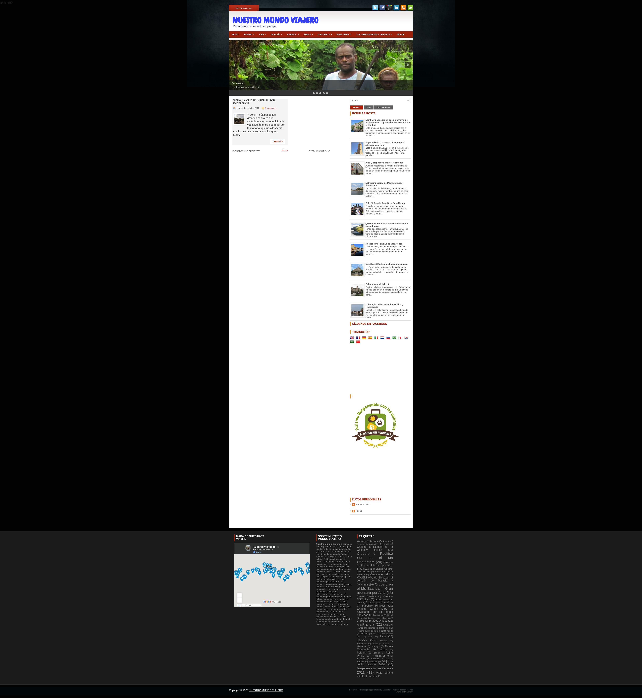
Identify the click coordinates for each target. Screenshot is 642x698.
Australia (374, 541)
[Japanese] (401, 338)
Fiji (358, 625)
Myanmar (361, 646)
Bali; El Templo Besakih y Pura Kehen (385, 203)
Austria (386, 541)
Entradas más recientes (246, 151)
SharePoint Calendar (404, 692)
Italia (383, 636)
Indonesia (374, 630)
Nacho (359, 511)
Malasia (383, 640)
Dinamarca (378, 615)
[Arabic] (353, 342)
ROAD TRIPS (344, 34)
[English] (353, 338)
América (293, 34)
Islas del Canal (379, 634)
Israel (370, 636)
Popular (356, 107)
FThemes (362, 690)
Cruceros (325, 34)
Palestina (383, 650)
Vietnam (373, 676)
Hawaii (360, 628)
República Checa (380, 656)
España (360, 621)
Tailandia (375, 658)
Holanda (371, 628)
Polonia (361, 652)
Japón (362, 640)
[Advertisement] (371, 21)
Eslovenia (385, 618)
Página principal (244, 8)
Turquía (360, 662)
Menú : (235, 34)
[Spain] (371, 338)
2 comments (270, 108)
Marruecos (362, 644)
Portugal (376, 653)
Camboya (360, 544)
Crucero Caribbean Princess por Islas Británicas (375, 565)
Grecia (386, 625)
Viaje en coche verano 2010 (375, 663)
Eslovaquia (373, 618)
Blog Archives (383, 107)
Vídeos (400, 34)
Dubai (390, 615)
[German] (365, 338)
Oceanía (276, 34)
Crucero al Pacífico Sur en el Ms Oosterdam (375, 558)
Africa (308, 34)
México (375, 644)
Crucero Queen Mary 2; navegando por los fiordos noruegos (375, 611)
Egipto (363, 618)
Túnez (387, 659)
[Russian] (389, 338)
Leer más (278, 141)
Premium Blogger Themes (402, 690)
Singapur (361, 658)
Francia (368, 624)
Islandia (364, 633)
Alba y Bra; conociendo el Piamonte (384, 162)
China (386, 544)
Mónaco (386, 644)
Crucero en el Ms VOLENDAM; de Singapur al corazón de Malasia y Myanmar (375, 579)
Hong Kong (384, 628)
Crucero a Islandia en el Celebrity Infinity (375, 548)
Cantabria (373, 544)
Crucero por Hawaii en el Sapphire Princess (375, 604)
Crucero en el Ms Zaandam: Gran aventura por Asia (375, 588)
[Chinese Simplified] (359, 342)
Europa (249, 34)
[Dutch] (383, 338)
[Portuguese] (395, 338)
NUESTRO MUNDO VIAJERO (275, 20)
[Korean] (407, 338)
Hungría (360, 631)
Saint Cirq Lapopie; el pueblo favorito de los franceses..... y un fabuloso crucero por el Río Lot (387, 122)
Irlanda (390, 631)
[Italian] (377, 338)
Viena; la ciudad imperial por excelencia (254, 102)
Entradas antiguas (319, 151)
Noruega (375, 646)
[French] (359, 338)
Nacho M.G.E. (362, 504)
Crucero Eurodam (366, 596)
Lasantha (387, 690)
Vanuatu (373, 662)
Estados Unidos (378, 620)
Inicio (285, 150)
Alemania (361, 541)
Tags (368, 107)
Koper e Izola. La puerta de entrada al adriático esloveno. (384, 143)
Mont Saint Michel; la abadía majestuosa (386, 264)
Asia (262, 34)
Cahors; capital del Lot (377, 284)
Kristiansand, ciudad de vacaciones (383, 244)
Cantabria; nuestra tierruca (374, 34)
